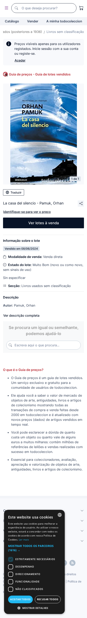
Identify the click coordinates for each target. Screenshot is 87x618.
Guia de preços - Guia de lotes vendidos (40, 74)
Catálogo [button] (12, 21)
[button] (34, 548)
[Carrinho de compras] (81, 8)
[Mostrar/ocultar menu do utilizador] (5, 8)
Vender (32, 21)
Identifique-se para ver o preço (27, 212)
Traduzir (16, 192)
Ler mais (24, 539)
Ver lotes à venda (43, 223)
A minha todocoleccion (64, 21)
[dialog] (34, 562)
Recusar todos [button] (47, 599)
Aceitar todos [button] (20, 599)
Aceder (20, 60)
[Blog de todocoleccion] (72, 563)
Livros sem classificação (65, 32)
